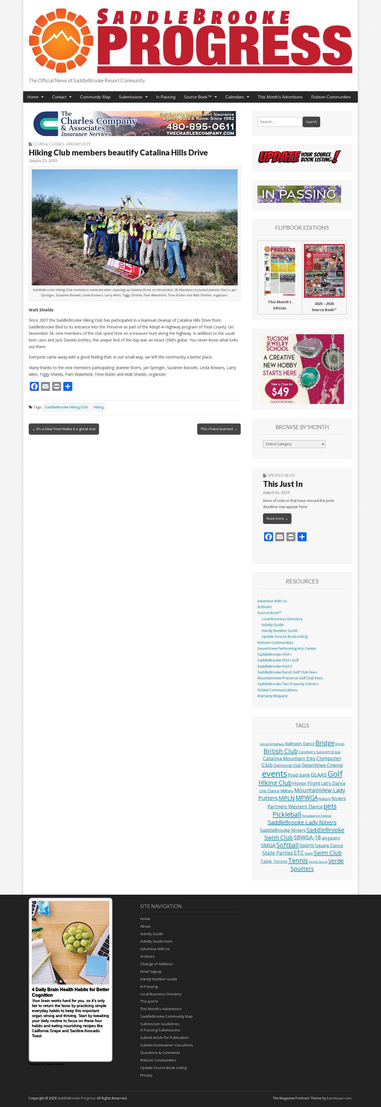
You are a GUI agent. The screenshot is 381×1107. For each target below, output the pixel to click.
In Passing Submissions (160, 1030)
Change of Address (156, 963)
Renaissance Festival (316, 816)
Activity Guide (273, 624)
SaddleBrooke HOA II (274, 666)
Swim (309, 853)
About (145, 926)
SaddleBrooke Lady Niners (302, 822)
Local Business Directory (282, 619)
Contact (59, 97)
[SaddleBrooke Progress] (190, 37)
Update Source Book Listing (284, 636)
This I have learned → (219, 428)
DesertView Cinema (322, 765)
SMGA (268, 845)
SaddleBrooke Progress (76, 1098)
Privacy (146, 1075)
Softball (287, 845)
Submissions (131, 97)
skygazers (331, 838)
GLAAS (319, 774)
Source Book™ (198, 97)
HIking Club (275, 783)
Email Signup (151, 971)
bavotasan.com (339, 1098)
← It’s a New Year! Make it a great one (64, 428)
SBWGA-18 (307, 837)
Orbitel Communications (277, 690)
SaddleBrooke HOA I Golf (278, 660)
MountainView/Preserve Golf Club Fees (290, 678)
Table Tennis (274, 861)
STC (299, 852)
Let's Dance (333, 783)
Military (286, 790)
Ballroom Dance (300, 743)
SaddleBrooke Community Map (166, 1016)
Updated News (281, 475)
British (339, 744)
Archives (264, 607)
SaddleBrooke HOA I (274, 654)
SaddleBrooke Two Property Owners (288, 684)
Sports (307, 845)
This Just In (283, 483)
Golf (335, 774)
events (274, 773)
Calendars (234, 97)
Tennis (298, 860)
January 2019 (78, 144)
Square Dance (329, 846)
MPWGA (307, 798)
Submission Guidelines (159, 1023)
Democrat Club (287, 765)
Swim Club (328, 852)
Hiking (98, 407)
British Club (281, 751)
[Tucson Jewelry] (302, 369)
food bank (299, 775)
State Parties (277, 852)
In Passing (165, 97)
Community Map (95, 97)
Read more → (277, 518)
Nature (325, 798)
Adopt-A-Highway (272, 744)
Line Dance (269, 790)
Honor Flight (306, 783)
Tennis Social (318, 862)
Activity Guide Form (156, 941)
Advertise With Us (272, 601)
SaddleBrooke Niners (283, 830)
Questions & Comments (160, 1052)
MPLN (287, 798)
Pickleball (287, 814)
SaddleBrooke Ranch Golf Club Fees (287, 672)
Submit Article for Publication (164, 1037)
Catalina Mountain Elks (289, 758)
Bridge (324, 742)
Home (32, 97)
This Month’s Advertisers (280, 97)
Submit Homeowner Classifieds (166, 1045)
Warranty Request (272, 696)
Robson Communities (331, 97)
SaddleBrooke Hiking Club (66, 407)
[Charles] (135, 123)
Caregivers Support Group (319, 752)
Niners (338, 798)
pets (330, 806)
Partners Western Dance (295, 806)
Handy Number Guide (280, 630)
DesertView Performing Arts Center (286, 648)
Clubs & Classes (48, 144)
